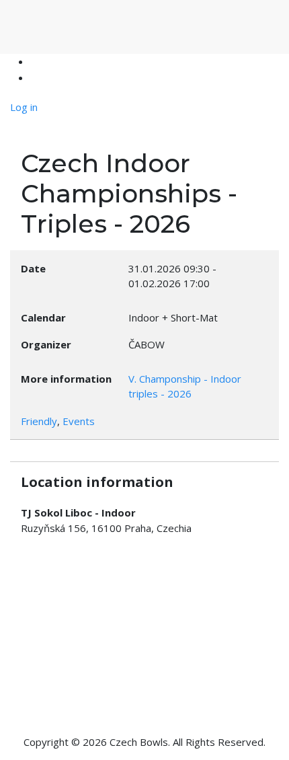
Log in (24, 107)
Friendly (39, 421)
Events (79, 421)
